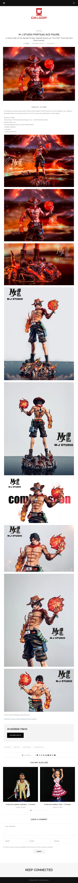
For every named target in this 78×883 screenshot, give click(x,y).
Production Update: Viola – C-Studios (57, 804)
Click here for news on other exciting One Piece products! (20, 719)
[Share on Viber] (52, 755)
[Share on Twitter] (41, 755)
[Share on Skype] (50, 755)
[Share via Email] (54, 755)
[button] (6, 788)
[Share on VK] (46, 755)
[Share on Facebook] (39, 755)
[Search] (74, 3)
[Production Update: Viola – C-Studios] (57, 784)
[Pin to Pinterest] (43, 755)
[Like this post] (37, 755)
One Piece (17, 747)
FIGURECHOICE (15, 735)
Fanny (27, 43)
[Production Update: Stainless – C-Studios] (20, 784)
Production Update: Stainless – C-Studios (20, 804)
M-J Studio (7, 747)
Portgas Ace (27, 747)
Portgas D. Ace (38, 747)
